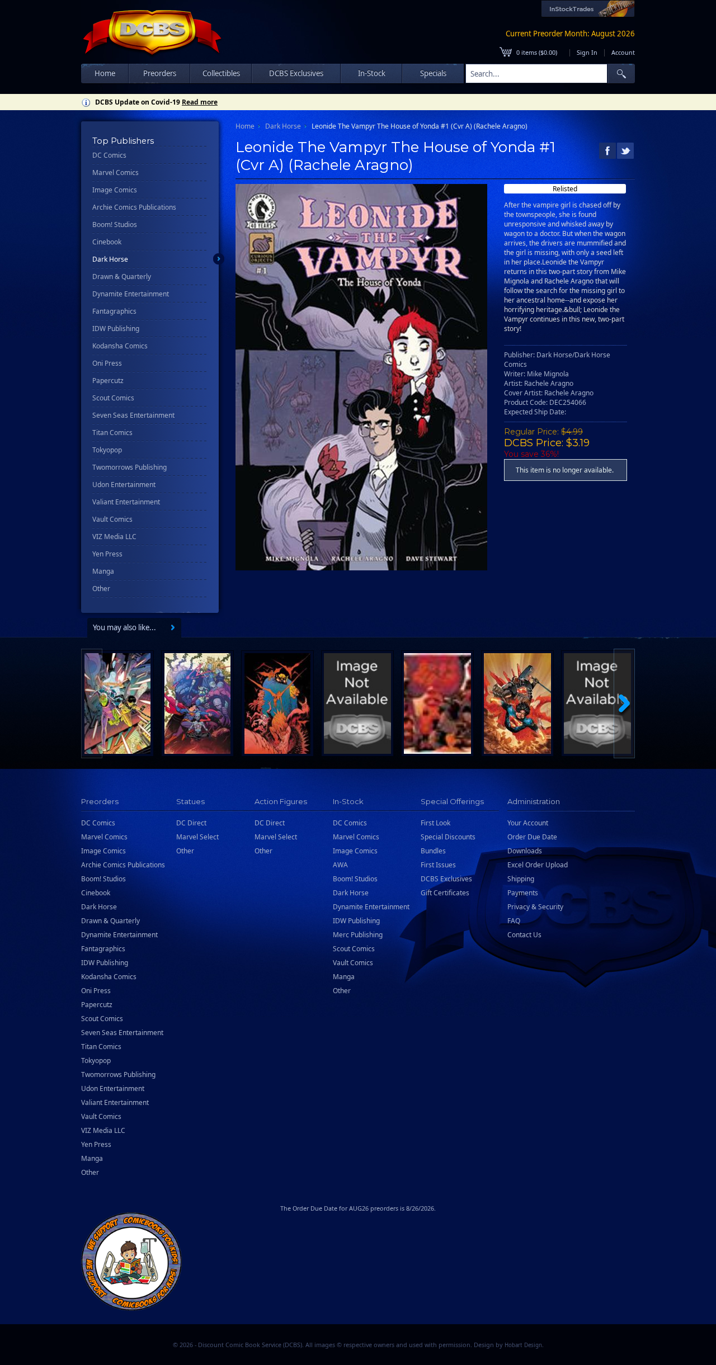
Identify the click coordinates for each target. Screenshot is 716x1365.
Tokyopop (107, 450)
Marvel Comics (115, 172)
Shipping (520, 879)
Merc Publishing (358, 934)
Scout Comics (113, 398)
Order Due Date (532, 837)
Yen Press (107, 554)
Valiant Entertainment (126, 502)
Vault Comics (112, 519)
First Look (435, 823)
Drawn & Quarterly (121, 276)
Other (101, 588)
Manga (103, 571)
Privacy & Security (535, 906)
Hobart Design (523, 1345)
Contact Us (524, 934)
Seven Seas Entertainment (133, 415)
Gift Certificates (445, 893)
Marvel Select (197, 837)
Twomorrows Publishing (129, 467)
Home (105, 73)
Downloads (524, 851)
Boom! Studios (114, 224)
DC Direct (191, 823)
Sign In (587, 52)
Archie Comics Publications (134, 207)
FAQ (513, 920)
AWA (340, 865)
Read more (200, 102)
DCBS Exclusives (446, 879)
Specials (433, 73)
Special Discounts (448, 837)
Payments (522, 893)
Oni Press (107, 363)
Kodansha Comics (120, 346)
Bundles (433, 851)
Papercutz (108, 380)
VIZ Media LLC (114, 536)
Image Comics (114, 190)
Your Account (527, 823)
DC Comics (109, 155)
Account (623, 52)
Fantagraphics (114, 311)
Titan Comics (112, 432)
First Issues (438, 865)
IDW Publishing (115, 328)
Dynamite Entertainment (130, 294)
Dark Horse (110, 259)
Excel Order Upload (537, 865)
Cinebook (106, 242)
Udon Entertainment (124, 484)
